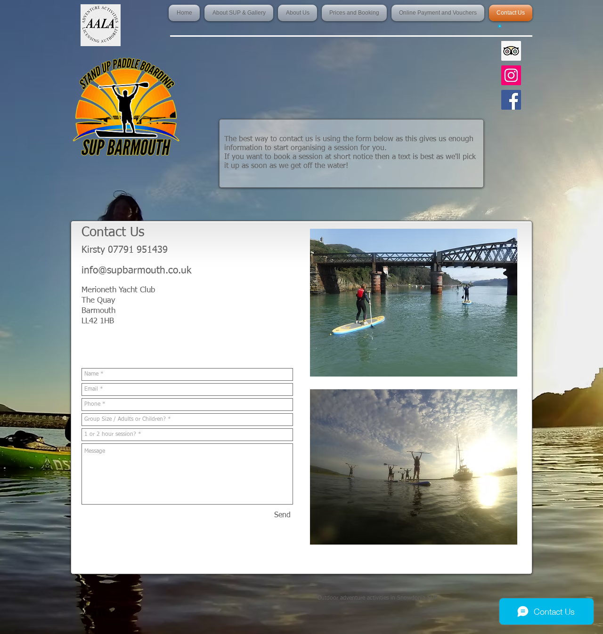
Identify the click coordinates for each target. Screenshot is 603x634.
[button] (499, 25)
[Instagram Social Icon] (511, 75)
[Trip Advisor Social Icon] (511, 51)
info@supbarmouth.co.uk (136, 271)
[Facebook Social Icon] (511, 100)
